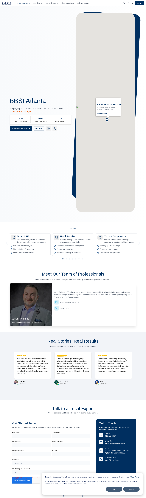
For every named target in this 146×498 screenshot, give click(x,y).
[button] (108, 121)
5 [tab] (77, 260)
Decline (131, 489)
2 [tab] (67, 260)
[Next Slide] (139, 243)
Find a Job (39, 128)
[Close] (118, 100)
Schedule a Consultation (19, 128)
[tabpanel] (30, 244)
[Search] (124, 3)
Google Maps (102, 113)
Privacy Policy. (134, 477)
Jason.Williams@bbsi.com (115, 443)
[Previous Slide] (6, 243)
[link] (7, 3)
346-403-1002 (110, 436)
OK (114, 489)
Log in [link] (139, 3)
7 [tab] (83, 260)
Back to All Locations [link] (74, 495)
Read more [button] (21, 373)
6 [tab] (80, 260)
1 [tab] (64, 260)
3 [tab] (70, 260)
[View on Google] (16, 382)
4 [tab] (73, 260)
